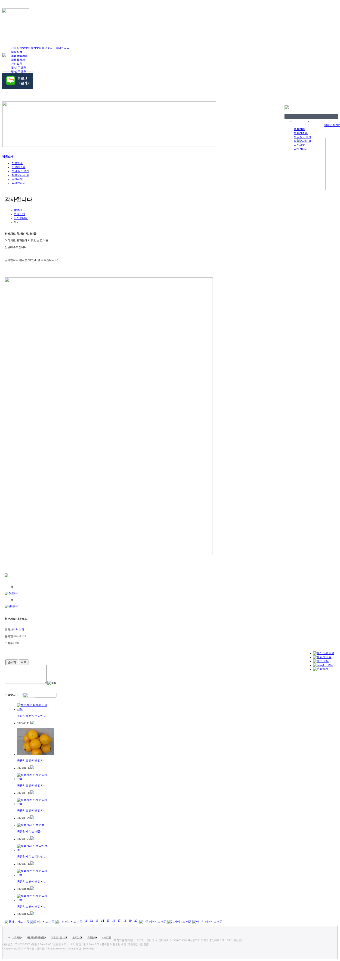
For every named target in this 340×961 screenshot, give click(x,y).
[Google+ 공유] (323, 665)
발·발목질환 (18, 71)
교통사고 (50, 48)
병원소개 (329, 125)
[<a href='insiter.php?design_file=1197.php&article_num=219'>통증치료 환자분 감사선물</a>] (32, 889)
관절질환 (16, 48)
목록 (24, 662)
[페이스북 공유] (323, 653)
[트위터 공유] (322, 657)
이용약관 (16, 937)
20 (136, 920)
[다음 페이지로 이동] (153, 920)
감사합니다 (301, 149)
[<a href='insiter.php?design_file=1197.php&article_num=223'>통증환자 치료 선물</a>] (32, 839)
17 (119, 920)
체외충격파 (18, 59)
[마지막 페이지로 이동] (207, 920)
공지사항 (299, 145)
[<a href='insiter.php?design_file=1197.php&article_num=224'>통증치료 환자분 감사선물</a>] (32, 818)
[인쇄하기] (320, 669)
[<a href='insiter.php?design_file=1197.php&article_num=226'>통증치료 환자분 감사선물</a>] (32, 768)
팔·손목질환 (18, 67)
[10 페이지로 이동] (42, 920)
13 (97, 920)
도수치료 (16, 51)
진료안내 (17, 163)
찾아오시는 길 (302, 141)
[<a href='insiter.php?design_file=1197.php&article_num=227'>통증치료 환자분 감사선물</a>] (32, 723)
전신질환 (16, 63)
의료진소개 (18, 167)
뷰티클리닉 (62, 48)
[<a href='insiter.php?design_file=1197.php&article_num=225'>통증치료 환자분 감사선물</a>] (32, 793)
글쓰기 (11, 662)
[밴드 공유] (321, 661)
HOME (18, 210)
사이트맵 (106, 937)
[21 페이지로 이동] (179, 920)
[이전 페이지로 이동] (68, 920)
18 (124, 920)
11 (86, 920)
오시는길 (77, 937)
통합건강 (299, 133)
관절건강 (299, 129)
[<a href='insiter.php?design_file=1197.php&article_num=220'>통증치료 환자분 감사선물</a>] (32, 914)
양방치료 (27, 48)
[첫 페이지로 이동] (17, 920)
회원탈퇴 (91, 937)
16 (113, 920)
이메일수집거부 (59, 937)
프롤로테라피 (19, 55)
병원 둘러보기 (302, 137)
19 (130, 920)
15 (108, 920)
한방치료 (38, 48)
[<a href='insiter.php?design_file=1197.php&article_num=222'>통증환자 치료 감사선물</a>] (32, 864)
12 (91, 920)
